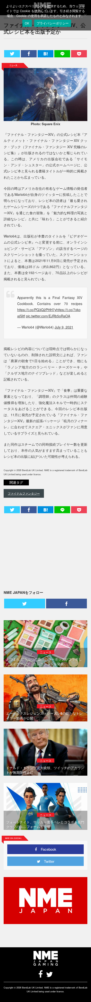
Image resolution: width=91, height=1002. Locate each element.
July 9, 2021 (64, 327)
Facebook (46, 849)
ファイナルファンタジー (24, 493)
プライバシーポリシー (53, 23)
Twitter (47, 861)
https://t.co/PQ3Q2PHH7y (36, 309)
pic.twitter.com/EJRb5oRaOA (48, 316)
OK (27, 23)
